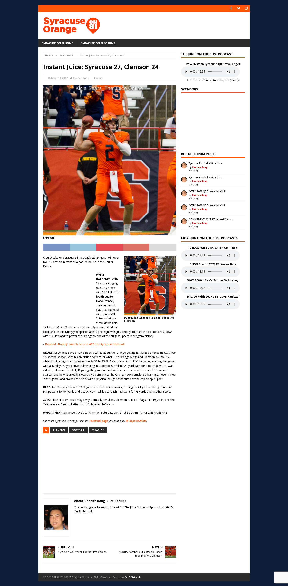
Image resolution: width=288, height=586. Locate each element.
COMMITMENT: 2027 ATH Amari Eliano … (211, 219)
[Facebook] (231, 8)
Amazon (217, 80)
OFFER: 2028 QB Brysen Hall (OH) (207, 191)
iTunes (206, 80)
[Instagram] (246, 8)
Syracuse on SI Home (57, 43)
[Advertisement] (181, 24)
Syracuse (98, 430)
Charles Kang (81, 78)
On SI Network (132, 577)
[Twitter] (238, 8)
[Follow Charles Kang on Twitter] (75, 518)
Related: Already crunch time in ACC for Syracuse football (85, 344)
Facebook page (99, 421)
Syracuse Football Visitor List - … (206, 163)
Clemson (59, 430)
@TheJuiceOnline (136, 421)
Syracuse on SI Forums (98, 43)
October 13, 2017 (58, 78)
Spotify (234, 80)
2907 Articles (118, 501)
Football (99, 78)
